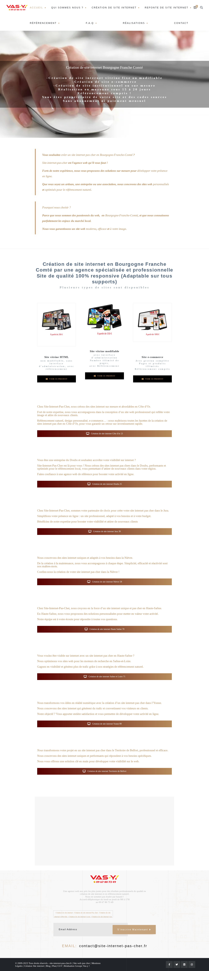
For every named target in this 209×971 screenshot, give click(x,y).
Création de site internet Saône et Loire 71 (106, 676)
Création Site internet (34, 966)
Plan (54, 966)
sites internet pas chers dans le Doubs (126, 465)
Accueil (36, 7)
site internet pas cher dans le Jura (149, 510)
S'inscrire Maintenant (132, 929)
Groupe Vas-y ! (82, 966)
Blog (48, 966)
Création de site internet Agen (79, 916)
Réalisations (134, 23)
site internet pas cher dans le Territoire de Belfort (110, 750)
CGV (60, 966)
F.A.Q (90, 23)
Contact (181, 23)
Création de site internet (114, 7)
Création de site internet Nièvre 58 (106, 582)
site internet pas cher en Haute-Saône (110, 655)
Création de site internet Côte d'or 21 (106, 433)
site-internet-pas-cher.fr (60, 963)
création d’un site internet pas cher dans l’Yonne (133, 702)
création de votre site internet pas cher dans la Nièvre (87, 571)
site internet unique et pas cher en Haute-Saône (134, 608)
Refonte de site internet (166, 7)
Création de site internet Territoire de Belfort (106, 771)
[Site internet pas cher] (17, 7)
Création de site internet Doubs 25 (107, 484)
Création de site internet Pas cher (86, 912)
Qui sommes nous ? (67, 7)
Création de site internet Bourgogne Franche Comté (104, 67)
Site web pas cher (81, 963)
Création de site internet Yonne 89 (107, 724)
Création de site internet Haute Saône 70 (106, 629)
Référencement (43, 23)
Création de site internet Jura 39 (107, 531)
